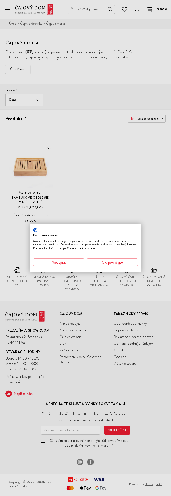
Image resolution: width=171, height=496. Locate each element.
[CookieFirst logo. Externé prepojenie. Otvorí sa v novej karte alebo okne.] (35, 230)
